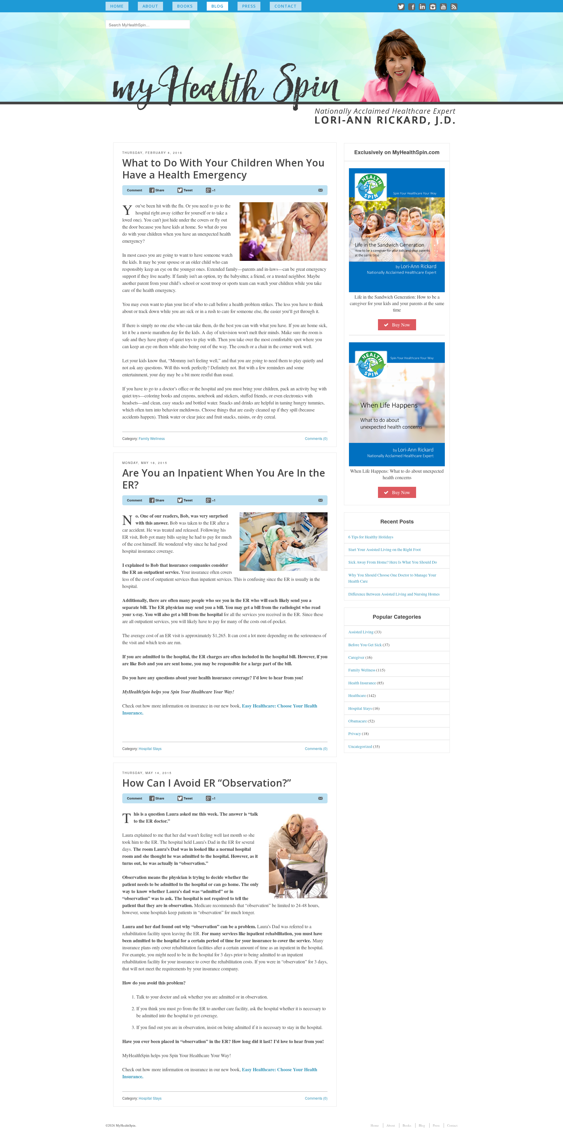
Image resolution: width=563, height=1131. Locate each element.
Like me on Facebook (411, 6)
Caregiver (356, 657)
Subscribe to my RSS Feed (453, 6)
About (150, 6)
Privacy (354, 733)
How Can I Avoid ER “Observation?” (206, 783)
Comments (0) (316, 438)
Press (249, 6)
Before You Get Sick (365, 644)
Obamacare (357, 721)
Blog (217, 6)
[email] (320, 190)
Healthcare (357, 695)
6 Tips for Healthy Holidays (370, 537)
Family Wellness (152, 438)
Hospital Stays (150, 748)
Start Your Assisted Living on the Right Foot (384, 549)
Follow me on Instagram (432, 6)
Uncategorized (360, 746)
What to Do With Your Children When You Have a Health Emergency (223, 168)
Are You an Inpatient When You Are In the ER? (223, 478)
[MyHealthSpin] (281, 66)
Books (185, 6)
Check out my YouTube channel (443, 6)
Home (117, 6)
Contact (285, 6)
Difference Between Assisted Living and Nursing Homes (394, 594)
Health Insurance (362, 683)
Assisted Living (361, 632)
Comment (134, 190)
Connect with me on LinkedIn (422, 6)
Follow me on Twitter (401, 6)
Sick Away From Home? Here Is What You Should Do (392, 562)
